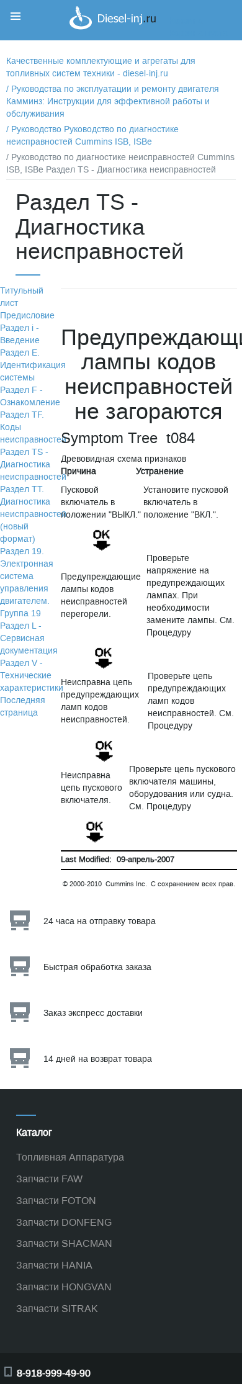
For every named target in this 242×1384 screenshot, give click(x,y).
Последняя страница (22, 706)
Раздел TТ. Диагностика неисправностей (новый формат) (33, 514)
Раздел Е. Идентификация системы (33, 365)
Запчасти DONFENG (64, 1222)
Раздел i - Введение (20, 334)
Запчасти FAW (49, 1178)
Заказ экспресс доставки (93, 1013)
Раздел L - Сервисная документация (29, 638)
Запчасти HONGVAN (64, 1286)
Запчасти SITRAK (57, 1308)
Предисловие (27, 315)
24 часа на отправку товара (99, 921)
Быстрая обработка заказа (97, 967)
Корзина (186, 21)
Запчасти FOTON (56, 1200)
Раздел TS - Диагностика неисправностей (33, 464)
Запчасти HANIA (54, 1265)
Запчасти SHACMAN (64, 1243)
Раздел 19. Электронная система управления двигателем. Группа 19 (26, 582)
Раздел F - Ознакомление (30, 396)
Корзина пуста (198, 33)
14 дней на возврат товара (97, 1059)
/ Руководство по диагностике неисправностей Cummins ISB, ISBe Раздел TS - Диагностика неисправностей (120, 163)
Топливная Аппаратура (70, 1157)
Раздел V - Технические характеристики (31, 675)
